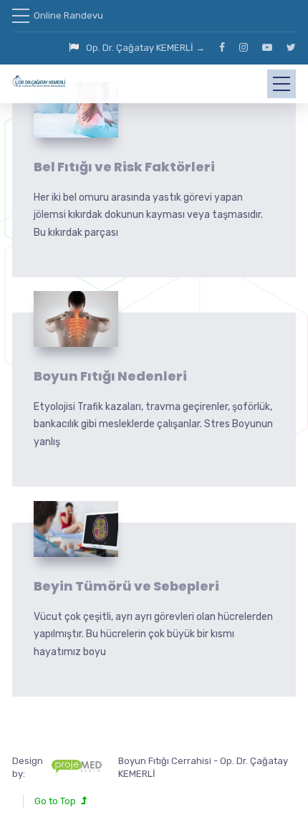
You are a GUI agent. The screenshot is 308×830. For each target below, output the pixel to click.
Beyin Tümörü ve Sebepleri (126, 586)
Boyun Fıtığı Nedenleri (110, 376)
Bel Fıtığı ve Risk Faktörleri (124, 167)
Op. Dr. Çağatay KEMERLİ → (145, 47)
